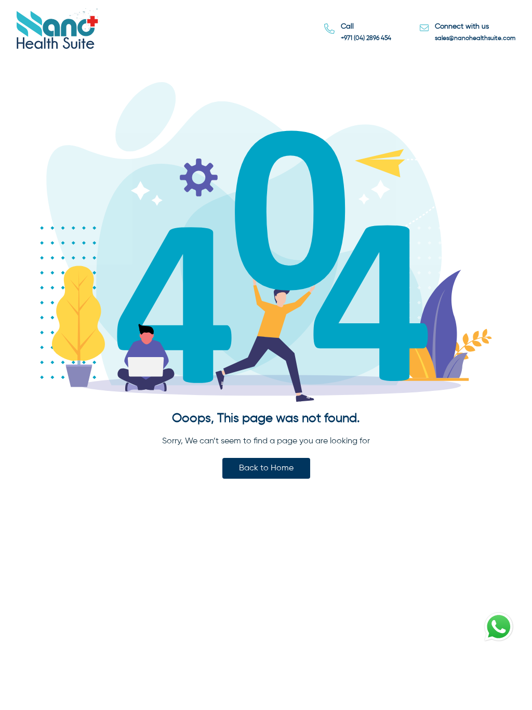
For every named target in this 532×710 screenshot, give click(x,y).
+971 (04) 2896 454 (366, 38)
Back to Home (266, 468)
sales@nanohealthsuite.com (475, 38)
